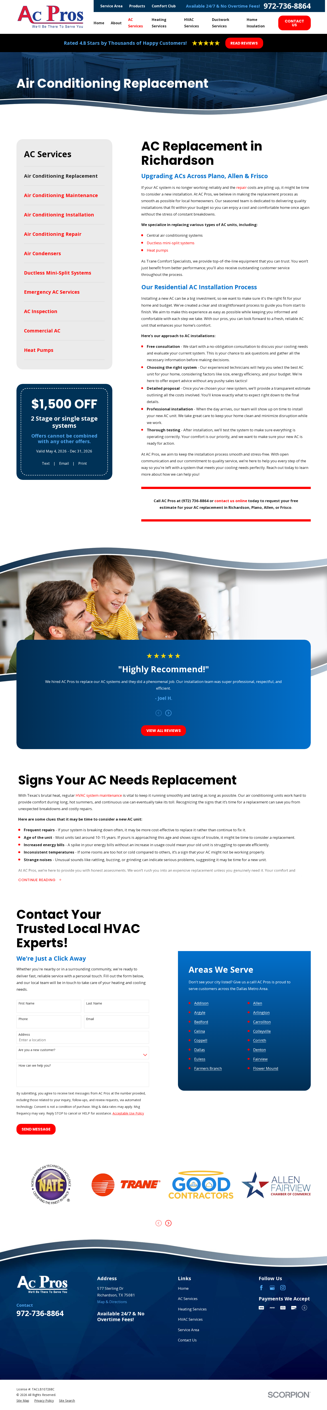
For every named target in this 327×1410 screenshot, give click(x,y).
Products (137, 6)
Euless (199, 1059)
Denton (259, 1050)
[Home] (50, 17)
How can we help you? (34, 1066)
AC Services (188, 1298)
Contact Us (294, 23)
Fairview (260, 1059)
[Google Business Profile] (272, 1287)
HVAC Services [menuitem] (191, 23)
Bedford (201, 1022)
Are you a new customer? (36, 1050)
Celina (199, 1031)
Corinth (259, 1040)
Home (183, 1288)
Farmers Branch (208, 1068)
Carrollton (262, 1022)
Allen (257, 1003)
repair (241, 187)
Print (82, 463)
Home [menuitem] (99, 22)
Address (24, 1035)
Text (46, 463)
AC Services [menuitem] (135, 23)
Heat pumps (157, 250)
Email (64, 463)
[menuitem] (64, 175)
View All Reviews (163, 730)
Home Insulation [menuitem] (256, 23)
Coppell (200, 1040)
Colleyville (262, 1031)
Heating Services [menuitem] (159, 23)
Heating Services (192, 1309)
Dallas (199, 1050)
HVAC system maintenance (99, 795)
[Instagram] (282, 1287)
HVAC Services (190, 1319)
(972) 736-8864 (195, 500)
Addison (201, 1003)
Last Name (94, 1003)
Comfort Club (164, 6)
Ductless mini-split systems (170, 242)
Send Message (36, 1129)
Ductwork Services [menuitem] (220, 23)
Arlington (261, 1013)
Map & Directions (112, 1301)
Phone (23, 1019)
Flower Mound (265, 1068)
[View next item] (168, 713)
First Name (26, 1003)
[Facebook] (261, 1287)
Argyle (199, 1013)
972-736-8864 (287, 6)
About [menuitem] (116, 22)
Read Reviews (244, 43)
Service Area (111, 6)
